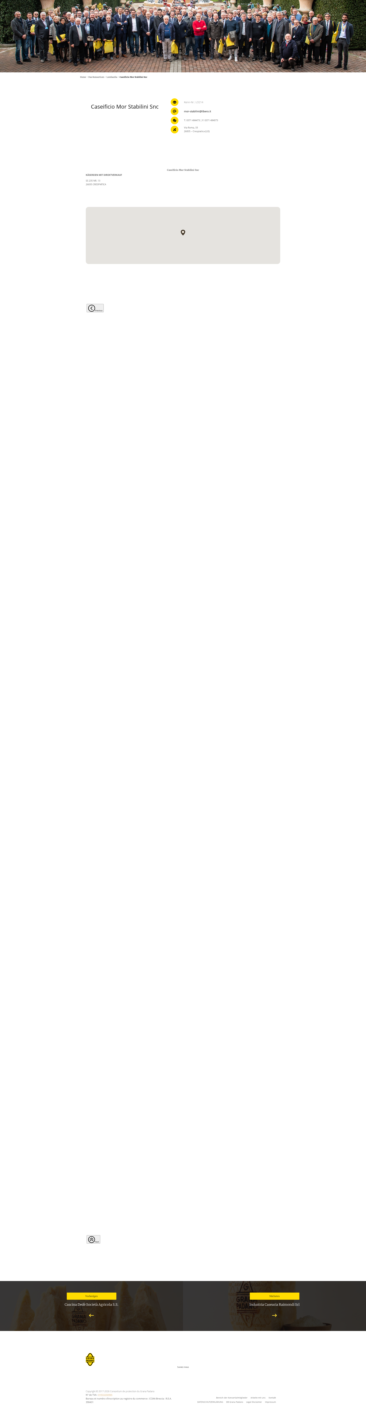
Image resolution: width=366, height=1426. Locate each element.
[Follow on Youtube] (175, 1371)
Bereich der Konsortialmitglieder (231, 1397)
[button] (183, 232)
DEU (274, 4)
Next (97, 1241)
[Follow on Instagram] (181, 1371)
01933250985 (105, 1394)
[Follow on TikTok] (199, 1371)
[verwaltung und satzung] (183, 111)
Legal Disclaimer (254, 1402)
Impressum (270, 1402)
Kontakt (272, 1397)
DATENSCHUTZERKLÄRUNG (210, 1402)
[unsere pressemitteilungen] (183, 64)
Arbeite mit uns (258, 1397)
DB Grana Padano (234, 1402)
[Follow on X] (188, 1371)
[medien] (183, 32)
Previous (99, 310)
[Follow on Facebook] (169, 1371)
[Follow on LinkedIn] (194, 1371)
